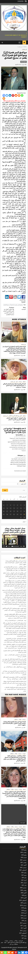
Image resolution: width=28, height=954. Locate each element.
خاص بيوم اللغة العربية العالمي (15, 415)
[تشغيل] (24, 546)
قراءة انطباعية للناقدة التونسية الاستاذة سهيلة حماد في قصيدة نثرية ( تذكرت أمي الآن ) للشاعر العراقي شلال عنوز (14, 683)
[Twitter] (7, 95)
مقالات (19, 719)
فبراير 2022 (23, 857)
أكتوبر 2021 (23, 865)
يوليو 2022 (23, 855)
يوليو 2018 (23, 908)
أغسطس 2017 (22, 933)
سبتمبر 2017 (23, 930)
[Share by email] (23, 301)
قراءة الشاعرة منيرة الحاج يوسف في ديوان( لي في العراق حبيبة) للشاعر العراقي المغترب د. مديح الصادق (14, 672)
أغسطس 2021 (22, 870)
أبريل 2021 (23, 880)
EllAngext (20, 455)
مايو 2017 (24, 938)
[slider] (15, 546)
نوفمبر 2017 (23, 925)
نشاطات (16, 719)
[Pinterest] (13, 95)
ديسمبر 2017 (23, 923)
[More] (3, 98)
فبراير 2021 (23, 882)
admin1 (20, 64)
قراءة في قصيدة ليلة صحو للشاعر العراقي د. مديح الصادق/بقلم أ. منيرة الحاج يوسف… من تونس (14, 385)
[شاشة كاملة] (4, 546)
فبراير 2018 (23, 918)
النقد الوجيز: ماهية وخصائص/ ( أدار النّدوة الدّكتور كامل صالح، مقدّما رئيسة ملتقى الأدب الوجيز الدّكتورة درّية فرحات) (14, 610)
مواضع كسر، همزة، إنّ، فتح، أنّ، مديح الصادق (13, 304)
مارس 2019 (23, 903)
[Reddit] (16, 95)
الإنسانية (24, 308)
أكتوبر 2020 (23, 892)
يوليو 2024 (23, 850)
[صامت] (6, 546)
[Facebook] (3, 95)
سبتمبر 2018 (23, 905)
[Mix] (19, 95)
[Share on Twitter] (19, 297)
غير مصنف (24, 49)
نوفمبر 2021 (23, 862)
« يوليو (24, 521)
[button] (14, 541)
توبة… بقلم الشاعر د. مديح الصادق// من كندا (15, 620)
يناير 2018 (24, 920)
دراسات (20, 381)
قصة (5, 942)
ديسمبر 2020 (23, 887)
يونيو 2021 (23, 875)
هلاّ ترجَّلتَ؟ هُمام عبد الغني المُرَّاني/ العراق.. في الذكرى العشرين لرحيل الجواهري (8, 311)
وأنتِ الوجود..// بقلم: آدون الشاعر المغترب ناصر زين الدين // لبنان (16, 418)
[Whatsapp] (22, 95)
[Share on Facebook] (23, 297)
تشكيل (24, 381)
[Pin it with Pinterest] (11, 297)
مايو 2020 (24, 895)
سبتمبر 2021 (23, 867)
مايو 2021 (24, 877)
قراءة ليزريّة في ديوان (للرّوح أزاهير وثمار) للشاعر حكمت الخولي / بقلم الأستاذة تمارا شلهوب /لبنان (15, 562)
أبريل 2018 (23, 913)
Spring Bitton (19, 435)
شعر (17, 381)
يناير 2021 (24, 885)
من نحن (11, 944)
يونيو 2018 (23, 910)
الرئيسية (21, 940)
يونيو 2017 (23, 935)
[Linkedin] (10, 95)
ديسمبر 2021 (23, 860)
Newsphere (21, 947)
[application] (14, 541)
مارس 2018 (23, 915)
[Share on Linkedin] (7, 297)
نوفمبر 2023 (23, 852)
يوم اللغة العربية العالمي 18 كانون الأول (16, 942)
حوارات (24, 753)
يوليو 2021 (23, 872)
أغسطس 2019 (22, 900)
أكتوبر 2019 (23, 898)
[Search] (2, 42)
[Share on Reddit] (15, 297)
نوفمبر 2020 (23, 890)
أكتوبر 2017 (23, 928)
